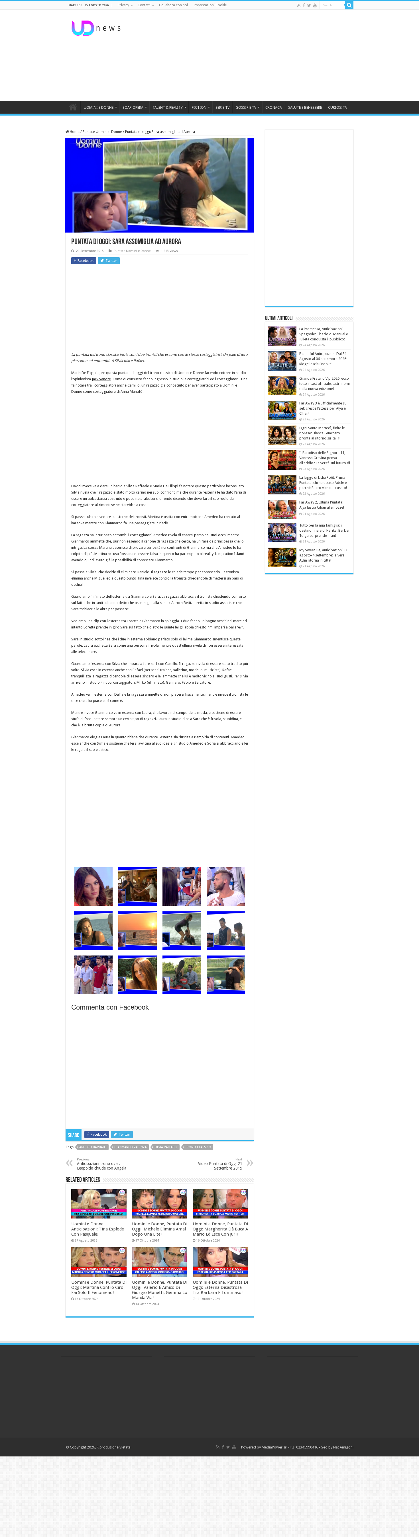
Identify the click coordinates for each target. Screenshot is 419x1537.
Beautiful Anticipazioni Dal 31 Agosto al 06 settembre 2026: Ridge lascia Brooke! (323, 359)
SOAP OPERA (133, 107)
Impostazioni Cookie (210, 5)
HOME (73, 107)
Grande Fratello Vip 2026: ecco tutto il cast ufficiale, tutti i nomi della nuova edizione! (324, 383)
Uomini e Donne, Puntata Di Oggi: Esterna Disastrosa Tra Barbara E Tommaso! (220, 1287)
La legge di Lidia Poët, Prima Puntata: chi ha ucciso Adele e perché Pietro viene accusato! (323, 482)
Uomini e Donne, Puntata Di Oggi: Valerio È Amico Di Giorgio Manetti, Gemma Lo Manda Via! (159, 1290)
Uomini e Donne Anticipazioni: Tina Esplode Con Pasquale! (97, 1229)
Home (74, 132)
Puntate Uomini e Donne (102, 132)
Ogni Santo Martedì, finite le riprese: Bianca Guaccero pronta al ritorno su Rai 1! (322, 433)
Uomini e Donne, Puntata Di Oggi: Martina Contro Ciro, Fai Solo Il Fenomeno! (99, 1287)
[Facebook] (304, 5)
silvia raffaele (166, 1147)
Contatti (144, 5)
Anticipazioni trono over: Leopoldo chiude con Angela (101, 1164)
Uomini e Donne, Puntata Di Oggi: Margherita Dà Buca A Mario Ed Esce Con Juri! (220, 1229)
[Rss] (299, 5)
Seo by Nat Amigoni (337, 1447)
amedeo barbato (93, 1147)
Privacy (123, 5)
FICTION (199, 107)
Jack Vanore (101, 379)
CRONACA (273, 107)
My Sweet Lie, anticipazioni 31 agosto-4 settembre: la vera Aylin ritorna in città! (323, 555)
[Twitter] (309, 5)
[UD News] (97, 27)
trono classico (198, 1147)
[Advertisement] (245, 55)
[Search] (349, 5)
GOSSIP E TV (246, 107)
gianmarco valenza (130, 1147)
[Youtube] (315, 5)
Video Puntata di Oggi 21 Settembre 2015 (220, 1164)
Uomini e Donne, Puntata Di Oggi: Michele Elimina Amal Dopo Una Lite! (159, 1229)
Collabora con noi (173, 5)
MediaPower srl (274, 1447)
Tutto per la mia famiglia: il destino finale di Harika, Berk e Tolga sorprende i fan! (324, 530)
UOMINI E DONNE (98, 107)
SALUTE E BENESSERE (305, 107)
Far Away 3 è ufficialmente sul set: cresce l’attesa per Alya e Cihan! (323, 408)
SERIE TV (222, 107)
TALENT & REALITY (167, 107)
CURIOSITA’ (337, 107)
